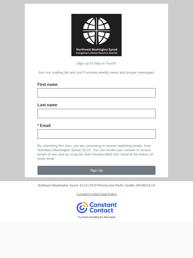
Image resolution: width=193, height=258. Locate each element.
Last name (47, 105)
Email (44, 125)
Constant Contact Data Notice (96, 194)
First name (47, 84)
